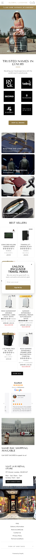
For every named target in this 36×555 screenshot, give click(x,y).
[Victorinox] (26, 96)
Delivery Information (17, 526)
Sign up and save (16, 546)
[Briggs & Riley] (26, 109)
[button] (7, 248)
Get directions (14, 481)
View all (17, 373)
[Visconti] (9, 109)
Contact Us (17, 533)
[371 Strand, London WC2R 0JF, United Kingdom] (18, 490)
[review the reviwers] (8, 401)
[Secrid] (9, 96)
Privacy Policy (17, 536)
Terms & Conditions (17, 539)
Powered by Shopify (18, 553)
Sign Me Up (18, 287)
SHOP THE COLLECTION (17, 48)
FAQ (17, 523)
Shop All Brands (18, 123)
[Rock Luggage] (9, 83)
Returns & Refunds (17, 530)
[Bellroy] (26, 83)
